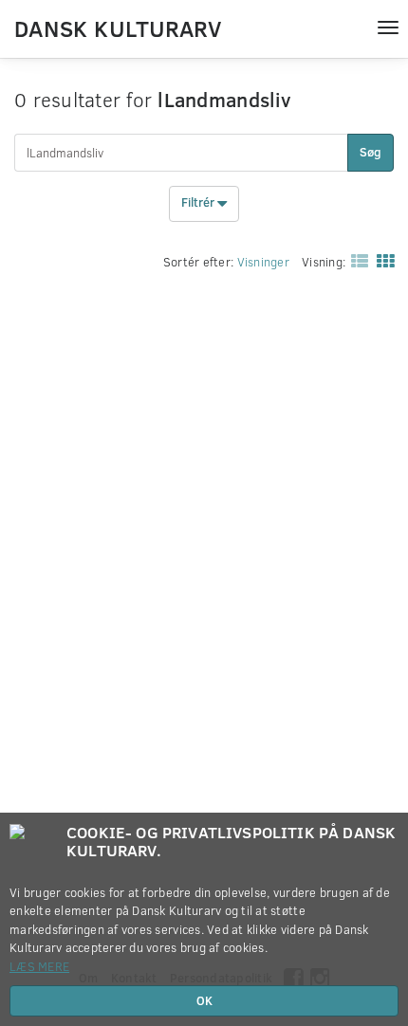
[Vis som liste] (355, 259)
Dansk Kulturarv (117, 27)
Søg (370, 151)
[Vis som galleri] (381, 259)
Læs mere (39, 966)
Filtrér (199, 202)
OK (204, 1000)
